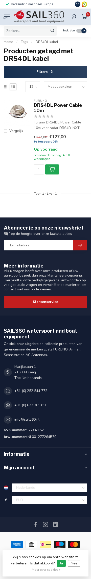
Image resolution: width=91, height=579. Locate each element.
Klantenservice (45, 301)
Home (8, 42)
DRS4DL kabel (47, 42)
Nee (74, 563)
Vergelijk (16, 131)
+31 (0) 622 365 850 (30, 405)
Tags (24, 42)
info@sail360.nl (26, 419)
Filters (42, 71)
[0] (84, 17)
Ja (61, 563)
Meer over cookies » (46, 569)
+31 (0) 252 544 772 (30, 390)
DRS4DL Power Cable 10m (58, 108)
